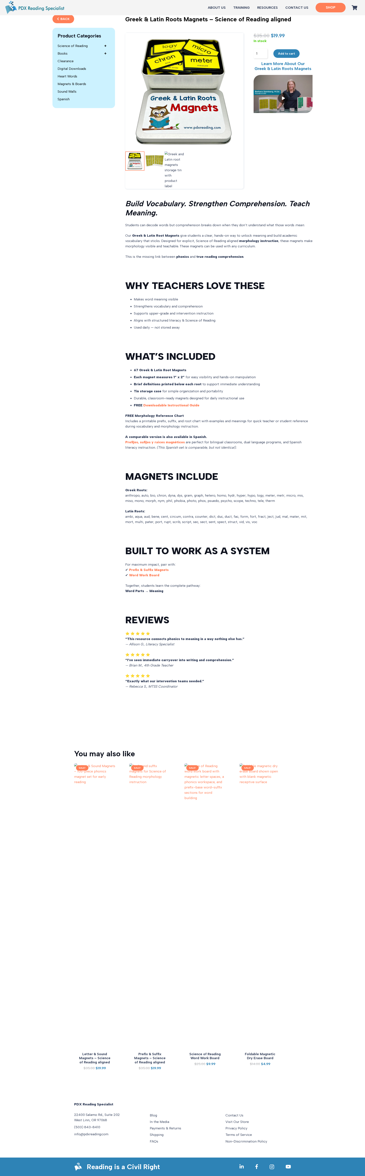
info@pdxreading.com (91, 1134)
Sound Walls (67, 91)
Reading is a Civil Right (123, 1167)
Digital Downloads (72, 69)
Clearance (66, 61)
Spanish (64, 99)
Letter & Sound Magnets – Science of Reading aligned (94, 1058)
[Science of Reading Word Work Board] (204, 906)
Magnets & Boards (72, 84)
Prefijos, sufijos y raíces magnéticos (155, 442)
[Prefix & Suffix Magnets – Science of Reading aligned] (149, 906)
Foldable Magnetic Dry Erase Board (260, 1056)
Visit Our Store (237, 1122)
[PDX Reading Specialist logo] (34, 7)
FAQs (154, 1141)
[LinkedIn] (242, 1166)
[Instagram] (272, 1167)
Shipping (156, 1135)
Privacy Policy (236, 1128)
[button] (280, 7)
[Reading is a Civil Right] (80, 1167)
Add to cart (286, 53)
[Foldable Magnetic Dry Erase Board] (260, 906)
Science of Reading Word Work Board (205, 1056)
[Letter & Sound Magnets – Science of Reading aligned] (94, 906)
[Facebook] (256, 1166)
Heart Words (67, 76)
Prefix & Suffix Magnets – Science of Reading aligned (150, 1058)
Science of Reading (82, 46)
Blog (153, 1115)
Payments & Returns (165, 1128)
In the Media (159, 1122)
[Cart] (354, 7)
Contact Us (234, 1115)
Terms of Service (238, 1135)
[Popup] (283, 94)
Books (82, 53)
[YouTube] (288, 1166)
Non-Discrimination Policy (246, 1141)
